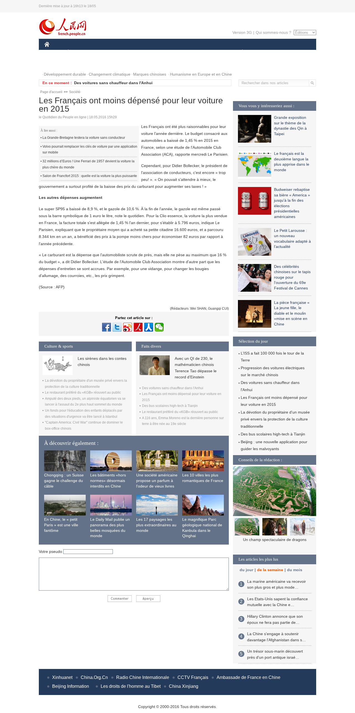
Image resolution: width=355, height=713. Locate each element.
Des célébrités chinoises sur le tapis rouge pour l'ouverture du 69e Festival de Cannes (292, 277)
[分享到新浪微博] (127, 327)
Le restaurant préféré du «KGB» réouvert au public (83, 392)
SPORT (262, 52)
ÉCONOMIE (78, 52)
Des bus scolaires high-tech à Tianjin (170, 406)
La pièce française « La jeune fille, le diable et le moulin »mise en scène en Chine (292, 313)
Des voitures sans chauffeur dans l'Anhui (113, 83)
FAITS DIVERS (209, 52)
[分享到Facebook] (106, 327)
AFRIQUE (128, 52)
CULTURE (178, 52)
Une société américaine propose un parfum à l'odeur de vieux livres (157, 480)
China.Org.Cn (94, 677)
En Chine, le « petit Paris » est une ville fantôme (61, 524)
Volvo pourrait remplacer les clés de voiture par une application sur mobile (89, 150)
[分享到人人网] (148, 327)
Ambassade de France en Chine (248, 677)
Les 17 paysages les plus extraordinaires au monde (156, 524)
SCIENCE (152, 52)
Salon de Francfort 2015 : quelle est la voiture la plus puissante (89, 176)
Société (74, 92)
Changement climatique (109, 74)
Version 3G (242, 32)
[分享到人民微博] (138, 327)
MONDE (104, 52)
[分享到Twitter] (117, 327)
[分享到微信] (159, 327)
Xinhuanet (62, 677)
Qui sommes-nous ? (273, 32)
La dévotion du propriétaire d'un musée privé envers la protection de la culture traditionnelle (275, 419)
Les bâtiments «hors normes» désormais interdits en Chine (108, 480)
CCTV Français (193, 677)
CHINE (54, 52)
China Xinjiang (183, 686)
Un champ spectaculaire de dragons (274, 539)
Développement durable (65, 74)
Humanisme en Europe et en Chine (201, 74)
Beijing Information (70, 686)
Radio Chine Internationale (142, 677)
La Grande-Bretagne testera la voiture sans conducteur (83, 138)
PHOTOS (56, 63)
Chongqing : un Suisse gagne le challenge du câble (64, 480)
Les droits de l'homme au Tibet (131, 686)
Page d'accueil (51, 92)
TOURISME (286, 52)
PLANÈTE (239, 52)
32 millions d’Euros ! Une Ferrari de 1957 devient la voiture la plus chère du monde (88, 164)
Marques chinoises (149, 74)
